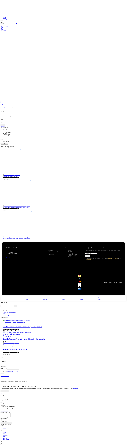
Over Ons (5, 19)
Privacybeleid (51, 253)
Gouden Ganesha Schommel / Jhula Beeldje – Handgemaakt (22, 327)
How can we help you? (5, 416)
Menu (4, 428)
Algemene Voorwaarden (53, 251)
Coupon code (3, 421)
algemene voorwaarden (113, 258)
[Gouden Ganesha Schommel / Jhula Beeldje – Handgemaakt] (16, 320)
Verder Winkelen (4, 411)
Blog (4, 20)
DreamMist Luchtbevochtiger (9, 312)
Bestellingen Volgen (72, 255)
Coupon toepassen (4, 422)
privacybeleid (75, 388)
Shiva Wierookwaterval (8, 313)
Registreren (6, 26)
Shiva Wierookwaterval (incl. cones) (15, 349)
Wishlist (69, 256)
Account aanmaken (4, 390)
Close (5, 418)
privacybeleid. (88, 259)
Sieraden (6, 107)
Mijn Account (6, 439)
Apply (2, 143)
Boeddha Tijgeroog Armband (9, 315)
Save (2, 418)
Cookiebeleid (51, 254)
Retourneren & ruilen (72, 254)
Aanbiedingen (71, 251)
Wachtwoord (4, 368)
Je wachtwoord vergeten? (12, 371)
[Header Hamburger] (2, 20)
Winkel (4, 18)
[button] (63, 102)
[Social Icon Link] (6, 257)
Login (2, 373)
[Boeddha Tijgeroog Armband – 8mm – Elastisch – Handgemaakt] (17, 332)
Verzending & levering (73, 253)
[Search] (1, 101)
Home (4, 17)
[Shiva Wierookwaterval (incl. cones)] (11, 343)
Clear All (2, 125)
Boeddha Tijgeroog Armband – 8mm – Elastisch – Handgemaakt (24, 339)
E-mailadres (3, 366)
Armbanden (3, 126)
